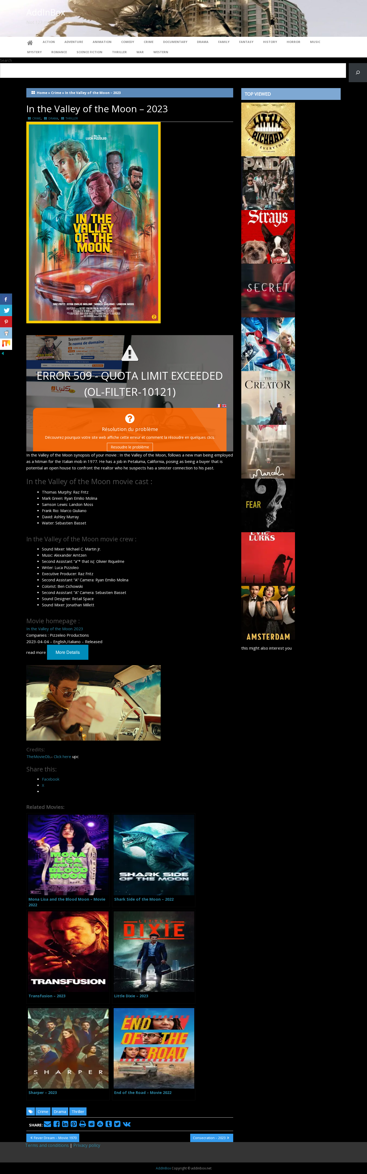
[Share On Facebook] (6, 299)
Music (315, 42)
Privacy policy (86, 1145)
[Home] (30, 42)
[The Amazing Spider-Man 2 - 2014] (268, 343)
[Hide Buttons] (2, 353)
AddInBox (45, 12)
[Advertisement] (291, 879)
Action (49, 42)
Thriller (119, 52)
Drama (202, 42)
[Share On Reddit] (6, 333)
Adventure (73, 42)
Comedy (127, 42)
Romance (59, 52)
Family (223, 42)
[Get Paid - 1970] (268, 182)
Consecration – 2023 (209, 1138)
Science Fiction (89, 52)
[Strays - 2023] (268, 236)
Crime (148, 42)
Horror (293, 42)
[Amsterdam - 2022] (268, 612)
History (270, 42)
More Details (68, 652)
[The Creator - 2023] (268, 397)
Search (6, 60)
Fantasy (246, 42)
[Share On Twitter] (6, 310)
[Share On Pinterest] (6, 321)
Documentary (175, 42)
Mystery (34, 52)
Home (42, 92)
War (140, 52)
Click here (62, 756)
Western (160, 52)
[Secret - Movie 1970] (268, 290)
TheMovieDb (38, 756)
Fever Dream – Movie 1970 (55, 1138)
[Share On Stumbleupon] (6, 344)
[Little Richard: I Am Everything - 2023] (268, 129)
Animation (102, 42)
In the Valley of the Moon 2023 (54, 628)
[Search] (358, 72)
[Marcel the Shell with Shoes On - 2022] (268, 451)
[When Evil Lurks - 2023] (268, 558)
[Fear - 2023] (268, 505)
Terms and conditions (47, 1145)
